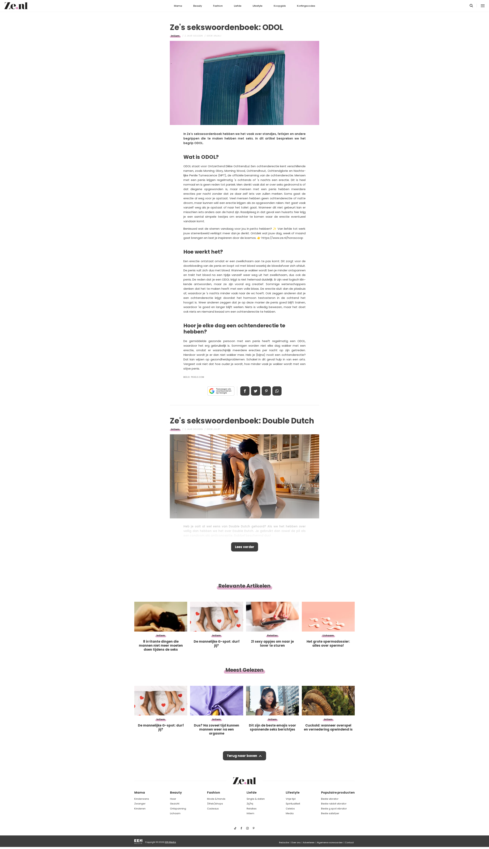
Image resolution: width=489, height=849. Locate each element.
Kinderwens (141, 799)
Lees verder (244, 547)
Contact (349, 842)
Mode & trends (216, 799)
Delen (244, 391)
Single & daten (256, 799)
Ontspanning (178, 808)
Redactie (284, 842)
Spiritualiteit (293, 803)
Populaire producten (338, 792)
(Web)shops (215, 803)
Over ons (296, 842)
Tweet (255, 391)
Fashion (218, 6)
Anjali (217, 35)
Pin (266, 391)
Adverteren (309, 842)
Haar (173, 799)
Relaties (252, 808)
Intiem (175, 35)
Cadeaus (213, 808)
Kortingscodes (306, 6)
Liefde (237, 6)
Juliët (217, 429)
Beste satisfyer (330, 813)
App (277, 391)
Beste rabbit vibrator (334, 803)
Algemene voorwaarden (330, 842)
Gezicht (174, 803)
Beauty (197, 6)
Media (290, 813)
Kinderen (140, 808)
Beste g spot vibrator (334, 808)
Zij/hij (250, 803)
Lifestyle (257, 6)
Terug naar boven (242, 755)
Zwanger (140, 803)
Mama (178, 6)
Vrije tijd (291, 799)
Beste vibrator (329, 799)
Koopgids (280, 6)
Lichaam (175, 813)
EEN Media (170, 842)
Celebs (290, 808)
